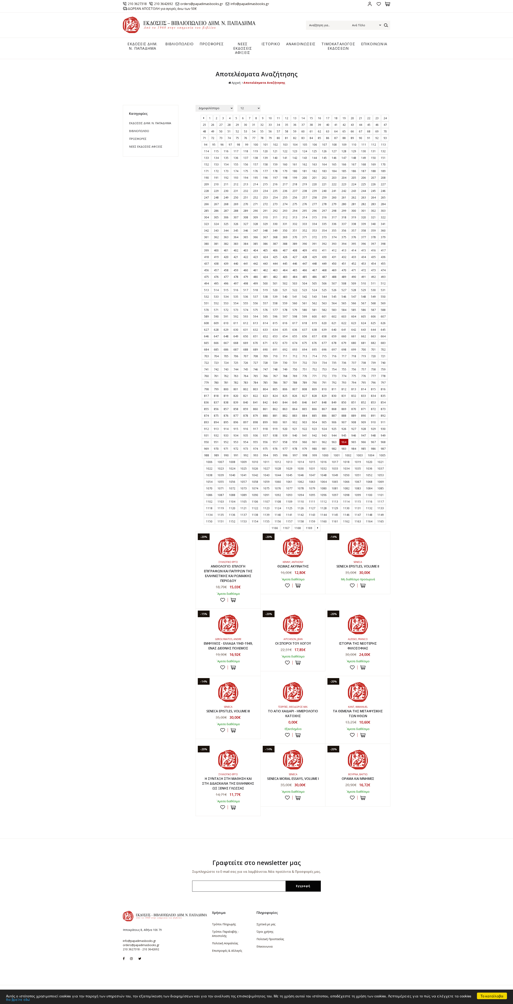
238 (304, 191)
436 (383, 257)
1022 (209, 468)
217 (285, 184)
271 (255, 204)
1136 (232, 515)
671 (265, 343)
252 (255, 197)
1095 (312, 495)
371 (304, 237)
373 (324, 237)
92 (377, 138)
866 (314, 409)
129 (353, 151)
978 (294, 449)
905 (324, 422)
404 (255, 250)
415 (363, 250)
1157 (289, 521)
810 (324, 389)
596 (275, 316)
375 (343, 237)
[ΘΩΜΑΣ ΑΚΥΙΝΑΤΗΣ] (293, 547)
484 (294, 277)
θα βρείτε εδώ (18, 999)
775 (353, 376)
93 (385, 138)
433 (353, 257)
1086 (209, 495)
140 (275, 158)
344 (226, 230)
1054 (209, 482)
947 (363, 435)
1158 (300, 521)
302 (373, 211)
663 (373, 336)
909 (363, 422)
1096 (323, 495)
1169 (309, 528)
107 (324, 144)
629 (226, 330)
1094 (300, 495)
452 (353, 263)
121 (275, 151)
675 (304, 343)
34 (278, 125)
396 (363, 244)
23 (377, 118)
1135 (220, 515)
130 (363, 151)
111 (363, 144)
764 (245, 376)
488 (334, 277)
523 (304, 290)
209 (206, 184)
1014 (300, 462)
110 (353, 144)
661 (353, 336)
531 (383, 290)
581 (314, 310)
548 (363, 296)
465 (294, 270)
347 (255, 230)
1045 (289, 475)
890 (363, 415)
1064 (323, 482)
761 (216, 376)
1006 (209, 462)
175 (245, 171)
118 (245, 151)
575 (255, 310)
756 (353, 369)
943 (324, 435)
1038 (209, 475)
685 (216, 349)
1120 (232, 508)
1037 (380, 468)
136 (235, 158)
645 (383, 330)
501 (275, 283)
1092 (278, 495)
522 (294, 290)
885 (314, 415)
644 (373, 330)
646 (206, 336)
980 (314, 449)
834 (373, 396)
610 (226, 323)
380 (206, 244)
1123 (266, 508)
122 (285, 151)
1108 (278, 501)
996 (285, 455)
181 (304, 171)
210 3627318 (137, 4)
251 (245, 197)
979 (304, 449)
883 (294, 415)
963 (334, 442)
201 (314, 177)
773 (334, 376)
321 (373, 217)
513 (206, 290)
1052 (369, 475)
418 (206, 257)
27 (220, 125)
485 (304, 277)
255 (285, 197)
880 (265, 415)
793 (343, 382)
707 (245, 356)
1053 (380, 475)
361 (206, 237)
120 (265, 151)
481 (265, 277)
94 (205, 144)
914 (226, 429)
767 (275, 376)
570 (206, 310)
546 (343, 296)
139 (265, 158)
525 (324, 290)
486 (314, 277)
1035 (357, 468)
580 (304, 310)
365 (245, 237)
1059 (266, 482)
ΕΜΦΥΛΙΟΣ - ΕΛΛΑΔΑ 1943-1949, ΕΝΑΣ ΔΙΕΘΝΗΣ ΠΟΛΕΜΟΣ (228, 645)
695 (314, 349)
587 (373, 310)
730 (285, 363)
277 (314, 204)
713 (304, 356)
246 (383, 191)
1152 (232, 521)
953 (235, 442)
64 (335, 131)
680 (353, 343)
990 (226, 455)
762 (226, 376)
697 (334, 349)
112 (373, 144)
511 (373, 283)
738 (363, 363)
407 (285, 250)
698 (343, 349)
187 (363, 171)
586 (363, 310)
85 (319, 138)
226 (373, 184)
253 (265, 197)
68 (368, 131)
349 (275, 230)
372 (314, 237)
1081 (335, 488)
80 (278, 138)
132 (383, 151)
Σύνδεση (369, 3)
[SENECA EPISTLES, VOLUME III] (228, 692)
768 (285, 376)
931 (206, 435)
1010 (255, 462)
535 (235, 296)
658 (324, 336)
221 (324, 184)
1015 (312, 462)
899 (265, 422)
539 (275, 296)
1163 (357, 521)
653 (275, 336)
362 (216, 237)
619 (314, 323)
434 (363, 257)
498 (245, 283)
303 (383, 211)
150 (373, 158)
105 (304, 144)
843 (275, 402)
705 (226, 356)
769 (294, 376)
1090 (255, 495)
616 (285, 323)
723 (216, 363)
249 (226, 197)
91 (368, 138)
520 (275, 290)
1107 (266, 501)
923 (314, 429)
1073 (243, 488)
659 (334, 336)
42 (344, 125)
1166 (275, 528)
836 (206, 402)
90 (360, 138)
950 (206, 442)
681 (363, 343)
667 (226, 343)
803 (255, 389)
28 (229, 125)
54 (253, 131)
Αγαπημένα (378, 3)
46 (377, 125)
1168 (297, 528)
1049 (335, 475)
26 (212, 125)
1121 (243, 508)
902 (294, 422)
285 (206, 211)
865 (304, 409)
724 (226, 363)
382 (226, 244)
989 (216, 455)
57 (278, 131)
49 (212, 131)
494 (206, 283)
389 (294, 244)
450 (334, 263)
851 (353, 402)
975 (265, 449)
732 (304, 363)
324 (216, 224)
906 (334, 422)
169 (373, 164)
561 (304, 303)
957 (275, 442)
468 (324, 270)
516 (235, 290)
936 (255, 435)
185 (343, 171)
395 (353, 244)
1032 (323, 468)
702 (383, 349)
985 (363, 449)
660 (343, 336)
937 (265, 435)
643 (363, 330)
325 (226, 224)
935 (245, 435)
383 (235, 244)
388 (285, 244)
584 (343, 310)
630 (235, 330)
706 (235, 356)
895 (226, 422)
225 (363, 184)
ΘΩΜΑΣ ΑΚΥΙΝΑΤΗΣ (293, 566)
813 (353, 389)
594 (255, 316)
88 (344, 138)
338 (353, 224)
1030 (300, 468)
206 (363, 177)
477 (226, 277)
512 (383, 283)
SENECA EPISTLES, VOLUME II (357, 566)
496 (226, 283)
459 (235, 270)
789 (304, 382)
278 (324, 204)
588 (383, 310)
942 (314, 435)
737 (353, 363)
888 (343, 415)
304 (206, 217)
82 (294, 138)
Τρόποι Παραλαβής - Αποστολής (225, 934)
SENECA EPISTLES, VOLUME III (228, 711)
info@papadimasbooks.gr (249, 4)
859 (245, 409)
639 (324, 330)
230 (226, 191)
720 (373, 356)
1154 (255, 521)
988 (206, 455)
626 (383, 323)
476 (216, 277)
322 (383, 217)
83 (303, 138)
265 (383, 197)
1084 (369, 488)
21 (360, 118)
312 (285, 217)
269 (235, 204)
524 (314, 290)
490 (353, 277)
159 (275, 164)
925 (334, 429)
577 (275, 310)
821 (245, 396)
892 (383, 415)
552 (216, 303)
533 (216, 296)
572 (226, 310)
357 (353, 230)
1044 (278, 475)
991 (236, 455)
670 (255, 343)
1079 (312, 488)
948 (373, 435)
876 (226, 415)
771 (314, 376)
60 (303, 131)
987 (383, 449)
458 (226, 270)
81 (286, 138)
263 (363, 197)
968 (383, 442)
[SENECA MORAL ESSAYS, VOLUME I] (293, 759)
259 (324, 197)
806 (285, 389)
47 (385, 125)
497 (235, 283)
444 (275, 263)
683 (383, 343)
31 (253, 125)
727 (255, 363)
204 (343, 177)
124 (304, 151)
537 (255, 296)
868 (334, 409)
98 (238, 144)
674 (294, 343)
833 (363, 396)
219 (304, 184)
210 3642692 (163, 4)
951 (216, 442)
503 (294, 283)
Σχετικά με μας (265, 924)
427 (294, 257)
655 (294, 336)
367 (265, 237)
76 (245, 138)
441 (245, 263)
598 (294, 316)
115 (216, 151)
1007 (220, 462)
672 (275, 343)
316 (324, 217)
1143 (312, 515)
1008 (232, 462)
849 (334, 402)
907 (343, 422)
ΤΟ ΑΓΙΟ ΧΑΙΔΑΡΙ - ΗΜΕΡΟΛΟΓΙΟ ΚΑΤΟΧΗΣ (293, 713)
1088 (232, 495)
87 (335, 138)
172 (216, 171)
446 (294, 263)
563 (324, 303)
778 (383, 376)
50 (220, 131)
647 (216, 336)
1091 (266, 495)
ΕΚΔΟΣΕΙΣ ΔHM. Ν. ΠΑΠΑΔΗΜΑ (142, 46)
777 (373, 376)
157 (255, 164)
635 (285, 330)
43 (352, 125)
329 (265, 224)
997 (295, 455)
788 (294, 382)
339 (363, 224)
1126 (300, 508)
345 (235, 230)
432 (343, 257)
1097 (335, 495)
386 (265, 244)
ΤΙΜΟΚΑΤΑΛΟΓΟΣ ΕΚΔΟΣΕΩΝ (338, 46)
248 (216, 197)
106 (314, 144)
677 (324, 343)
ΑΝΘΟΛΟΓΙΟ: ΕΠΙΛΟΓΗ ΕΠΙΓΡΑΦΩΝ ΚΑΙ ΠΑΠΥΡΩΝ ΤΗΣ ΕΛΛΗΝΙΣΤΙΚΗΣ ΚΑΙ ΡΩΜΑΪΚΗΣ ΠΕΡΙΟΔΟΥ (228, 573)
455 (383, 263)
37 (303, 125)
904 (314, 422)
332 (294, 224)
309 (255, 217)
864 (294, 409)
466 (304, 270)
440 (235, 263)
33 (270, 125)
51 (229, 131)
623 (353, 323)
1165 (380, 521)
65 (344, 131)
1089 (243, 495)
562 (314, 303)
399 (206, 250)
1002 (348, 455)
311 (275, 217)
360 (383, 230)
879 (255, 415)
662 (363, 336)
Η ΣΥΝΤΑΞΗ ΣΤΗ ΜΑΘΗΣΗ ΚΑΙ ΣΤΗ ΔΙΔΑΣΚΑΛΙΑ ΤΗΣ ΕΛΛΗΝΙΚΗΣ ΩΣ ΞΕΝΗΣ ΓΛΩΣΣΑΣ (228, 783)
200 (304, 177)
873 (383, 409)
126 (324, 151)
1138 (255, 515)
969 (206, 449)
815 (373, 389)
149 (363, 158)
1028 (278, 468)
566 (353, 303)
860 (255, 409)
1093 (289, 495)
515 (226, 290)
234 (265, 191)
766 (265, 376)
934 (235, 435)
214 (255, 184)
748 (275, 369)
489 (343, 277)
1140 (278, 515)
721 (383, 356)
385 (255, 244)
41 (335, 125)
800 (226, 389)
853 (373, 402)
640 (334, 330)
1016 (323, 462)
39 (319, 125)
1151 (220, 521)
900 (275, 422)
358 (363, 230)
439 (226, 263)
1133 (380, 508)
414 (353, 250)
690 (265, 349)
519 (265, 290)
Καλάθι (387, 3)
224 (353, 184)
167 (353, 164)
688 (245, 349)
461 (255, 270)
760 (206, 376)
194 (245, 177)
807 (294, 389)
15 (311, 118)
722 (206, 363)
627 (206, 330)
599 (304, 316)
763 (235, 376)
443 (265, 263)
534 (226, 296)
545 (334, 296)
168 (363, 164)
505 (314, 283)
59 (294, 131)
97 (230, 144)
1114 (346, 501)
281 (353, 204)
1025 (243, 468)
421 (235, 257)
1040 (232, 475)
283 (373, 204)
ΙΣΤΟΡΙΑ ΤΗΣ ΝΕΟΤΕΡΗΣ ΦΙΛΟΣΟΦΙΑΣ (358, 645)
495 (216, 283)
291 (265, 211)
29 (237, 125)
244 (363, 191)
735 (334, 363)
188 (373, 171)
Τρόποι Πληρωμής (224, 924)
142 (294, 158)
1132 (369, 508)
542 (304, 296)
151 (383, 158)
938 (275, 435)
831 (343, 396)
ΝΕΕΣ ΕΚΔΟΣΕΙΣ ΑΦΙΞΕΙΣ (242, 48)
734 (324, 363)
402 (235, 250)
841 (255, 402)
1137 (243, 515)
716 (334, 356)
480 (255, 277)
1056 (232, 482)
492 (373, 277)
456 (206, 270)
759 (383, 369)
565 (343, 303)
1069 (380, 482)
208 (383, 177)
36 (294, 125)
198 (285, 177)
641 (343, 330)
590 (216, 316)
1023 (220, 468)
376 (353, 237)
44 (360, 125)
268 (226, 204)
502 (285, 283)
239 (314, 191)
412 (334, 250)
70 (385, 131)
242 (343, 191)
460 (245, 270)
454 (373, 263)
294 (294, 211)
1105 (243, 501)
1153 (243, 521)
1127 (312, 508)
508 (343, 283)
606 (373, 316)
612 (245, 323)
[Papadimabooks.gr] (189, 32)
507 (334, 283)
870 (353, 409)
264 (373, 197)
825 (285, 396)
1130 (346, 508)
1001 (336, 455)
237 (294, 191)
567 (363, 303)
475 (206, 277)
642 (353, 330)
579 (294, 310)
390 (304, 244)
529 (363, 290)
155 (235, 164)
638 (314, 330)
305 (216, 217)
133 (206, 158)
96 (222, 144)
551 (206, 303)
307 (235, 217)
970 (216, 449)
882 (285, 415)
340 (373, 224)
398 (383, 244)
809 (314, 389)
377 (363, 237)
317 (334, 217)
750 (294, 369)
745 (245, 369)
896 (235, 422)
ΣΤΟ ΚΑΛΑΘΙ (233, 599)
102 (275, 144)
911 (383, 422)
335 (324, 224)
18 (335, 118)
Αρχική (236, 83)
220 (314, 184)
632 (255, 330)
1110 (300, 501)
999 (314, 455)
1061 (289, 482)
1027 (266, 468)
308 (245, 217)
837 (216, 402)
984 (353, 449)
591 (226, 316)
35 (286, 125)
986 (373, 449)
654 (285, 336)
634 (275, 330)
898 (255, 422)
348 (265, 230)
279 (334, 204)
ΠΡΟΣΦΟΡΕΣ (212, 43)
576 (265, 310)
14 (303, 118)
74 (229, 138)
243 (353, 191)
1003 (359, 455)
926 (343, 429)
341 (383, 224)
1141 (289, 515)
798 (206, 389)
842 (265, 402)
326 (235, 224)
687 (235, 349)
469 (334, 270)
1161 (335, 521)
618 (304, 323)
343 (216, 230)
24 (385, 118)
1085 (380, 488)
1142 (300, 515)
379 (383, 237)
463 (275, 270)
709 (265, 356)
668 (235, 343)
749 (285, 369)
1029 (289, 468)
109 (344, 144)
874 (206, 415)
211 (226, 184)
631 (245, 330)
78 (262, 138)
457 (216, 270)
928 (363, 429)
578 (285, 310)
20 (352, 118)
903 (304, 422)
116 (226, 151)
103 (285, 144)
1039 (220, 475)
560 (294, 303)
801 (235, 389)
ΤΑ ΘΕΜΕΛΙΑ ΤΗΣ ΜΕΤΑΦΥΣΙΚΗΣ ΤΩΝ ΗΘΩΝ (358, 713)
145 (324, 158)
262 (353, 197)
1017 (335, 462)
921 (294, 429)
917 (255, 429)
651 (255, 336)
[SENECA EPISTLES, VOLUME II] (357, 547)
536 (245, 296)
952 (226, 442)
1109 (289, 501)
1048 (323, 475)
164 (324, 164)
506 (324, 283)
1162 (346, 521)
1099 (357, 495)
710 (275, 356)
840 (245, 402)
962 (324, 442)
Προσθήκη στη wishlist (223, 600)
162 (304, 164)
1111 (312, 501)
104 (295, 144)
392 (324, 244)
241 (334, 191)
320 (363, 217)
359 (373, 230)
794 (353, 382)
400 (216, 250)
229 (216, 191)
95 (213, 144)
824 (275, 396)
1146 (346, 515)
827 (304, 396)
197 (275, 177)
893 (206, 422)
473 (373, 270)
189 (383, 171)
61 (311, 131)
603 (343, 316)
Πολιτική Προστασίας (270, 939)
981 (324, 449)
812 (343, 389)
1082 (346, 488)
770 (304, 376)
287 (226, 211)
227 (383, 184)
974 (255, 449)
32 (262, 125)
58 (286, 131)
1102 (209, 501)
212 (235, 184)
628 (216, 330)
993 (255, 455)
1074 (255, 488)
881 (275, 415)
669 (245, 343)
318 (343, 217)
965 (353, 442)
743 (226, 369)
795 (363, 382)
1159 (312, 521)
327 (245, 224)
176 (255, 171)
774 (343, 376)
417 (383, 250)
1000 (325, 455)
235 (275, 191)
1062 (300, 482)
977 (285, 449)
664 (383, 336)
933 (226, 435)
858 (235, 409)
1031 (312, 468)
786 (275, 382)
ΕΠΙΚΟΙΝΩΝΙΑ (374, 43)
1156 (278, 521)
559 (285, 303)
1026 (255, 468)
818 (216, 396)
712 (294, 356)
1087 (220, 495)
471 (353, 270)
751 (304, 369)
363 (226, 237)
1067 (357, 482)
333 (304, 224)
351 (294, 230)
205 (353, 177)
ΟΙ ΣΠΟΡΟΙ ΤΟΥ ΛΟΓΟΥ (293, 643)
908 (353, 422)
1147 (357, 515)
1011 (266, 462)
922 (304, 429)
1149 (380, 515)
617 (294, 323)
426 (285, 257)
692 (285, 349)
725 (235, 363)
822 (255, 396)
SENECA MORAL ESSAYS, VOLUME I (293, 778)
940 (294, 435)
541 (294, 296)
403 (245, 250)
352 (304, 230)
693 (294, 349)
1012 (278, 462)
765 (255, 376)
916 (245, 429)
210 (216, 184)
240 (324, 191)
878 (245, 415)
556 (255, 303)
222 (334, 184)
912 (206, 429)
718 (353, 356)
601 (324, 316)
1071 (220, 488)
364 (235, 237)
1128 (323, 508)
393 (334, 244)
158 (265, 164)
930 (383, 429)
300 (353, 211)
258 (314, 197)
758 (373, 369)
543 (314, 296)
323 (206, 224)
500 (265, 283)
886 (324, 415)
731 (294, 363)
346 (245, 230)
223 (343, 184)
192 (226, 177)
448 (314, 263)
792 (334, 382)
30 (245, 125)
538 (265, 296)
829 (324, 396)
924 (324, 429)
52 (237, 131)
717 (343, 356)
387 (275, 244)
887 (334, 415)
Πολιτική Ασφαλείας (225, 943)
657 (314, 336)
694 (304, 349)
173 (226, 171)
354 (324, 230)
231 (235, 191)
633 (265, 330)
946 (353, 435)
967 (373, 442)
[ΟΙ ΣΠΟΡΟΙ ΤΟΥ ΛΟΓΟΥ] (293, 624)
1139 (266, 515)
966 (363, 442)
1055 (220, 482)
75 (237, 138)
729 (275, 363)
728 (265, 363)
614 (265, 323)
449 (324, 263)
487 (324, 277)
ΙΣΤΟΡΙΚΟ (271, 43)
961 (314, 442)
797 (383, 382)
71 (204, 138)
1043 (266, 475)
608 (206, 323)
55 (262, 131)
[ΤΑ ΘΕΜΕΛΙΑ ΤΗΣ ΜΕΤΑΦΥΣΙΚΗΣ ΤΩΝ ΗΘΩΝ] (357, 692)
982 (334, 449)
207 (373, 177)
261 (343, 197)
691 (275, 349)
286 (216, 211)
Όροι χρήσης (264, 931)
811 (334, 389)
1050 (346, 475)
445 (285, 263)
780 (216, 382)
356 (343, 230)
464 (285, 270)
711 (285, 356)
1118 (209, 508)
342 (206, 230)
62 (319, 131)
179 (285, 171)
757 (363, 369)
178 (275, 171)
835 (383, 396)
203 (334, 177)
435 (373, 257)
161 (294, 164)
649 (235, 336)
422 (245, 257)
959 (294, 442)
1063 (312, 482)
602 (334, 316)
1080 (323, 488)
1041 (243, 475)
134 (216, 158)
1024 (232, 468)
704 (216, 356)
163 (314, 164)
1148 (369, 515)
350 (285, 230)
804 (265, 389)
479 (245, 277)
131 (373, 151)
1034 (346, 468)
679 (343, 343)
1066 (346, 482)
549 (373, 296)
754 (334, 369)
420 (226, 257)
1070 (209, 488)
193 (235, 177)
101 (265, 144)
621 (334, 323)
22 (368, 118)
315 (314, 217)
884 (304, 415)
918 (265, 429)
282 (363, 204)
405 (265, 250)
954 (245, 442)
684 (206, 349)
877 (235, 415)
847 (314, 402)
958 (285, 442)
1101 (380, 495)
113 (383, 144)
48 (204, 131)
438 (216, 263)
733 (314, 363)
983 (343, 449)
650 (245, 336)
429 (314, 257)
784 (255, 382)
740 (383, 363)
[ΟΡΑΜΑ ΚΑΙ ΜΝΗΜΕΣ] (357, 759)
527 (343, 290)
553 (226, 303)
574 (245, 310)
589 (206, 316)
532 (206, 296)
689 (255, 349)
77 (253, 138)
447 (304, 263)
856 (216, 409)
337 (343, 224)
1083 (357, 488)
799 (216, 389)
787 (285, 382)
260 (334, 197)
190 (206, 177)
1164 (369, 521)
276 (304, 204)
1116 (369, 501)
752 (314, 369)
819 (226, 396)
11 (278, 118)
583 (334, 310)
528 (353, 290)
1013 (289, 462)
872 (373, 409)
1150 (209, 521)
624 (363, 323)
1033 (335, 468)
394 (343, 244)
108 (334, 144)
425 (275, 257)
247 (206, 197)
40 (327, 125)
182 (314, 171)
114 (206, 151)
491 (363, 277)
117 (235, 151)
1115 (357, 501)
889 (353, 415)
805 (275, 389)
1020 (369, 462)
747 (265, 369)
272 (265, 204)
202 (324, 177)
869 (343, 409)
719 (363, 356)
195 (255, 177)
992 (245, 455)
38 (311, 125)
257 (304, 197)
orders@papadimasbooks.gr (201, 4)
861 (265, 409)
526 (334, 290)
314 (304, 217)
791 (324, 382)
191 (216, 177)
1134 (209, 515)
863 (285, 409)
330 (275, 224)
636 (294, 330)
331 (285, 224)
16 (319, 118)
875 (216, 415)
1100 (369, 495)
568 (373, 303)
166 (343, 164)
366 (255, 237)
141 (285, 158)
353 (314, 230)
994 (265, 455)
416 (373, 250)
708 (255, 356)
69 (377, 131)
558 (275, 303)
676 (314, 343)
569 (383, 303)
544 (324, 296)
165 (334, 164)
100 (255, 144)
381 (216, 244)
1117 (380, 501)
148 (353, 158)
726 (245, 363)
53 (245, 131)
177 (265, 171)
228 (206, 191)
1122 (255, 508)
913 (216, 429)
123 (294, 151)
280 (343, 204)
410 (314, 250)
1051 (357, 475)
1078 (300, 488)
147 (343, 158)
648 (226, 336)
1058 (255, 482)
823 (265, 396)
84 (311, 138)
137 (245, 158)
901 (285, 422)
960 (304, 442)
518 (255, 290)
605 (363, 316)
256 (294, 197)
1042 (255, 475)
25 (204, 125)
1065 (335, 482)
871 (363, 409)
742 (216, 369)
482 (275, 277)
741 (206, 369)
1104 (232, 501)
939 (285, 435)
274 (285, 204)
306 (226, 217)
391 (314, 244)
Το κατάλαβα (492, 995)
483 (285, 277)
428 (304, 257)
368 (275, 237)
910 (373, 422)
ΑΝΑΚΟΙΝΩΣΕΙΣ (300, 43)
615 (275, 323)
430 (324, 257)
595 (265, 316)
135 (226, 158)
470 (343, 270)
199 (294, 177)
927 (353, 429)
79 (270, 138)
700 (363, 349)
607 (383, 316)
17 (327, 118)
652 (265, 336)
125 (314, 151)
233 (255, 191)
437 (206, 263)
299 (343, 211)
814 (363, 389)
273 (275, 204)
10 (270, 118)
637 (304, 330)
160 (285, 164)
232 (245, 191)
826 (294, 396)
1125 (289, 508)
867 (324, 409)
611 (235, 323)
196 (265, 177)
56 (270, 131)
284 (383, 204)
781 (226, 382)
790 (314, 382)
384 (245, 244)
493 (383, 277)
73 (220, 138)
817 (206, 396)
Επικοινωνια (264, 946)
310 (265, 217)
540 (285, 296)
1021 (380, 462)
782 (235, 382)
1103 (220, 501)
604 (353, 316)
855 (206, 409)
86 (327, 138)
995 (275, 455)
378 (373, 237)
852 (363, 402)
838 (226, 402)
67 (360, 131)
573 (235, 310)
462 (265, 270)
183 (324, 171)
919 (275, 429)
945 (343, 435)
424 (265, 257)
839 (235, 402)
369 (285, 237)
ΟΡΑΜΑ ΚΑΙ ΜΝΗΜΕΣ (358, 778)
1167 (286, 528)
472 (363, 270)
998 (304, 455)
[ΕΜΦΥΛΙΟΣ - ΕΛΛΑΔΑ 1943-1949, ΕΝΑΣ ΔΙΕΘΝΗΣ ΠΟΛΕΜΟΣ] (228, 624)
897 (245, 422)
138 (255, 158)
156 (245, 164)
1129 (335, 508)
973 (245, 449)
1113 (335, 501)
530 (373, 290)
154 (226, 164)
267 (216, 204)
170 (383, 164)
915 (235, 429)
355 (334, 230)
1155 (266, 521)
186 (353, 171)
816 (383, 389)
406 (275, 250)
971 (226, 449)
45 (368, 125)
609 (216, 323)
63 (327, 131)
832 (353, 396)
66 (352, 131)
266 (206, 204)
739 (373, 363)
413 (343, 250)
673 (285, 343)
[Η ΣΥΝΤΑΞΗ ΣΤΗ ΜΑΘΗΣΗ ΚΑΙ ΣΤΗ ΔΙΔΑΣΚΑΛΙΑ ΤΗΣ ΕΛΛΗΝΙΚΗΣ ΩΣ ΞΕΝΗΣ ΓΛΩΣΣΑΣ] (228, 759)
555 (245, 303)
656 (304, 336)
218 (294, 184)
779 (206, 382)
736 (343, 363)
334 (314, 224)
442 (255, 263)
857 (226, 409)
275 (294, 204)
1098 (346, 495)
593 (245, 316)
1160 (323, 521)
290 (255, 211)
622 (343, 323)
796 (373, 382)
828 (314, 396)
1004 (371, 455)
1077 (289, 488)
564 (334, 303)
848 (324, 402)
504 (304, 283)
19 (344, 118)
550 (383, 296)
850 (343, 402)
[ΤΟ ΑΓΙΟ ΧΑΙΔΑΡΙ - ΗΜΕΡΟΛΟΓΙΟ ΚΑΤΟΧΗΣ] (293, 692)
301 (363, 211)
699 (353, 349)
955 (255, 442)
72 (212, 138)
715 (324, 356)
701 (373, 349)
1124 (278, 508)
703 (206, 356)
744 (235, 369)
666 (216, 343)
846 (304, 402)
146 (334, 158)
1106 (255, 501)
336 (334, 224)
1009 (243, 462)
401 (226, 250)
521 (285, 290)
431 (334, 257)
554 (235, 303)
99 (246, 144)
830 (334, 396)
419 (216, 257)
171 (206, 171)
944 (334, 435)
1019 (357, 462)
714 (314, 356)
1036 (369, 468)
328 (255, 224)
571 (216, 310)
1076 (278, 488)
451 (343, 263)
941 (304, 435)
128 (343, 151)
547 (353, 296)
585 (353, 310)
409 (304, 250)
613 (255, 323)
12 (286, 118)
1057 (243, 482)
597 (285, 316)
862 (275, 409)
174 (235, 171)
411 (324, 250)
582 (324, 310)
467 (314, 270)
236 (285, 191)
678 (334, 343)
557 (265, 303)
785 (265, 382)
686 (226, 349)
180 (294, 171)
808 (304, 389)
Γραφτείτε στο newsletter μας (256, 863)
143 (304, 158)
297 (324, 211)
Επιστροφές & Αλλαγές (227, 951)
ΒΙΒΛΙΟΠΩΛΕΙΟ (179, 43)
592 (235, 316)
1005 (382, 455)
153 (216, 164)
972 (235, 449)
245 (373, 191)
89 (352, 138)
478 (235, 277)
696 (324, 349)
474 (383, 270)
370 (294, 237)
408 (294, 250)
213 (245, 184)
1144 (323, 515)
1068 (369, 482)
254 (275, 197)
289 (245, 211)
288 (235, 211)
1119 (220, 508)
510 (363, 283)
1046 (300, 475)
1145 (335, 515)
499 (255, 283)
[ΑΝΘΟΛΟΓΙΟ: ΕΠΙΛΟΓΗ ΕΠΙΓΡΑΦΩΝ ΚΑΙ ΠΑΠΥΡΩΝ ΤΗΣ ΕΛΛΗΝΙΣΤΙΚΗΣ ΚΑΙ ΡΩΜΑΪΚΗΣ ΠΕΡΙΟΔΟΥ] (228, 547)
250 (235, 197)
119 (255, 151)
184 (334, 171)
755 (343, 369)
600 (314, 316)
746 (255, 369)
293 (285, 211)
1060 (278, 482)
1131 (357, 508)
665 (206, 343)
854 (383, 402)
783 (245, 382)
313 (294, 217)
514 (216, 290)
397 (373, 244)
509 (353, 283)
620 (324, 323)
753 (324, 369)
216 (275, 184)
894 (216, 422)
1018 (346, 462)
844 (285, 402)
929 (373, 429)
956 (265, 442)
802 (245, 389)
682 (373, 343)
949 (383, 435)
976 (275, 449)
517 (245, 290)
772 (324, 376)
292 (275, 211)
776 (363, 376)
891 (373, 415)
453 (363, 263)
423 (255, 257)
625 (373, 323)
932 (216, 435)
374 (334, 237)
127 (334, 151)
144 (314, 158)
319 (353, 217)
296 (314, 211)
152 (206, 164)
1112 (323, 501)
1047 (312, 475)
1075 (266, 488)
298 (334, 211)
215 (265, 184)
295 (304, 211)
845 (294, 402)
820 (235, 396)
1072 (232, 488)
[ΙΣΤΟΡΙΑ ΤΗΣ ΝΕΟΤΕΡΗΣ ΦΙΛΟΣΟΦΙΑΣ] (357, 624)
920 (285, 429)
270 (245, 204)
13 (294, 118)
